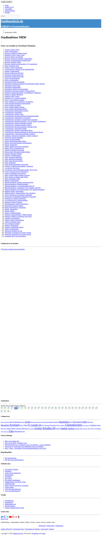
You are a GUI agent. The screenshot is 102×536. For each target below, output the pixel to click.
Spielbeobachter (10, 484)
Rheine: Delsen (9, 211)
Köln (13, 428)
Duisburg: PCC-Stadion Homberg (15, 98)
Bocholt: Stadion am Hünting (14, 57)
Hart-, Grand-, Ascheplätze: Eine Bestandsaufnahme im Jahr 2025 (25, 448)
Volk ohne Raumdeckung (13, 489)
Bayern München (15, 422)
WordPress (35, 533)
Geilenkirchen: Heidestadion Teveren (16, 111)
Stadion (71, 428)
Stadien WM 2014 (6, 529)
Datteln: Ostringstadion (12, 71)
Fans (25, 425)
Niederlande (18, 428)
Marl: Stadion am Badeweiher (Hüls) (16, 177)
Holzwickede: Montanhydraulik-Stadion (17, 152)
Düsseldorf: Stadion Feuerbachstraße (16, 89)
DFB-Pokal (90, 422)
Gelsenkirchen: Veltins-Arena (14, 114)
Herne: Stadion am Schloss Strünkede (16, 146)
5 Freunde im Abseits (11, 469)
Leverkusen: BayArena (12, 168)
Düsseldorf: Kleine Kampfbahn (15, 82)
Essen (21, 425)
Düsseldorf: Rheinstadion (13, 87)
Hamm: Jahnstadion (11, 145)
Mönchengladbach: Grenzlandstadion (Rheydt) (19, 186)
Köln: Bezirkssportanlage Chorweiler (16, 164)
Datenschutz (50, 526)
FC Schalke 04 (34, 425)
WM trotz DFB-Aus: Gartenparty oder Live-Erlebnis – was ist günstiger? (28, 445)
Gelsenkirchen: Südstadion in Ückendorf (17, 118)
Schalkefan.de (9, 500)
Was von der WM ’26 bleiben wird (16, 443)
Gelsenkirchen (73, 424)
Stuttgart (85, 428)
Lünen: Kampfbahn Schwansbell (15, 173)
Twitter (92, 428)
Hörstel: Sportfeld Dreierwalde (14, 150)
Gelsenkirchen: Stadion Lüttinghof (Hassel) (18, 123)
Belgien (23, 422)
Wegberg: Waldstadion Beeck (14, 227)
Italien (9, 428)
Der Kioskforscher (10, 458)
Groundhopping (86, 425)
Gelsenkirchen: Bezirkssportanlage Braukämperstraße (21, 116)
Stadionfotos (59, 526)
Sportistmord (9, 502)
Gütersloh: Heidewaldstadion (14, 137)
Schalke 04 (48, 428)
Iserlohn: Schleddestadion (13, 155)
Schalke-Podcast (10, 506)
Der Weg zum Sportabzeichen (14, 460)
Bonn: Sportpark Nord (12, 66)
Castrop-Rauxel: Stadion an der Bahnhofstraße (19, 69)
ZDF (23, 431)
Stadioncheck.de (12, 21)
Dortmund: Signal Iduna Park (14, 75)
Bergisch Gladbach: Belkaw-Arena (16, 53)
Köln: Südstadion (10, 163)
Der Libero (8, 478)
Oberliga (25, 428)
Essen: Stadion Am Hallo (13, 105)
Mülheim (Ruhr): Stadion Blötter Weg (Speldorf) (20, 193)
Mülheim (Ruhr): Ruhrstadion (14, 191)
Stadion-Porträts (10, 11)
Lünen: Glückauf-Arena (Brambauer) (16, 171)
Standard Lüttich (79, 428)
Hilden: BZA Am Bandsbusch (14, 148)
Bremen (56, 422)
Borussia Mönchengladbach (47, 422)
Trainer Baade (9, 487)
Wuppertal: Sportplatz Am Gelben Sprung (18, 234)
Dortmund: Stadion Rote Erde (14, 76)
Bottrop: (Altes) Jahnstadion (13, 67)
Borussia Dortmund (35, 422)
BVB (71, 422)
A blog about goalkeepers (13, 473)
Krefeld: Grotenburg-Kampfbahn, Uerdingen (19, 166)
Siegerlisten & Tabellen (32, 529)
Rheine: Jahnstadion (11, 209)
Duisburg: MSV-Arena (12, 96)
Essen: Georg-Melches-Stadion (14, 100)
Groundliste (8, 9)
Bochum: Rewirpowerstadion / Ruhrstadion (18, 58)
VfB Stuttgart (98, 428)
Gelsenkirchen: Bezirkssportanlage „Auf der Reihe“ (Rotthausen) (25, 121)
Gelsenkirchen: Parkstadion (13, 112)
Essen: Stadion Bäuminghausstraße (16, 109)
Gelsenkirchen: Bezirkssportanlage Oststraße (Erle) (21, 127)
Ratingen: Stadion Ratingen (13, 202)
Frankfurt (62, 425)
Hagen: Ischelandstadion (12, 139)
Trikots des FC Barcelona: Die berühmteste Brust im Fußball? (24, 446)
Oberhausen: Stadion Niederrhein (15, 198)
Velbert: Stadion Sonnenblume (14, 220)
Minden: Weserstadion (12, 180)
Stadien (64, 428)
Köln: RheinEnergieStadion (13, 159)
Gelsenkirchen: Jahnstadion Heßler (16, 128)
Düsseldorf (5, 425)
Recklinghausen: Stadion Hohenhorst (16, 204)
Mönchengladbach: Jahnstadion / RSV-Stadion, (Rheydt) (23, 188)
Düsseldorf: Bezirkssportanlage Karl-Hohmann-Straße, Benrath (25, 84)
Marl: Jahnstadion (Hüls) (12, 179)
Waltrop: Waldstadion (11, 225)
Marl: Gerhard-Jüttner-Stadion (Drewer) (17, 175)
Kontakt (7, 12)
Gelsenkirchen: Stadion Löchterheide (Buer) (19, 130)
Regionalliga (31, 428)
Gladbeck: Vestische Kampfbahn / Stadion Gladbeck (21, 136)
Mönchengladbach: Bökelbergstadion (16, 184)
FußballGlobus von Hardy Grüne (15, 482)
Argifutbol (8, 476)
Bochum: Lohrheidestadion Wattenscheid (18, 60)
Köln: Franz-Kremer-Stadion (14, 161)
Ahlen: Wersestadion (11, 51)
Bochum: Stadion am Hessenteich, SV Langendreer (21, 64)
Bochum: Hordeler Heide (13, 62)
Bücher (52, 529)
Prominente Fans (18, 529)
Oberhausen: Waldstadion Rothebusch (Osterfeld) (20, 197)
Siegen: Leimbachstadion (13, 213)
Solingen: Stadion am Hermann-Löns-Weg (18, 216)
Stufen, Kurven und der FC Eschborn (16, 485)
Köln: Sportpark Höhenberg (13, 157)
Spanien (58, 428)
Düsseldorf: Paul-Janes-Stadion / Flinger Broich (20, 91)
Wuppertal (18, 431)
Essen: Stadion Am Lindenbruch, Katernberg (19, 102)
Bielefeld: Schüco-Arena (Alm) (15, 55)
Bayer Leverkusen (5, 422)
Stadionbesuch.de (10, 504)
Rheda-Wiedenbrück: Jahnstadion (15, 207)
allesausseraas (9, 475)
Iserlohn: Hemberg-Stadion (13, 154)
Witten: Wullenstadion (12, 229)
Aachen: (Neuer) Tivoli (12, 50)
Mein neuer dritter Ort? (12, 441)
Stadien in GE (9, 7)
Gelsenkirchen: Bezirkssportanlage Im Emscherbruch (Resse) (24, 132)
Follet (43, 533)
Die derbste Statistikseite (12, 480)
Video (11, 431)
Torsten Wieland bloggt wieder (14, 508)
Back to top (4, 519)
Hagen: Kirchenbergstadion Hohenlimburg (18, 143)
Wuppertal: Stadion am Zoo (13, 231)
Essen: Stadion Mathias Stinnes (14, 107)
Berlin (28, 422)
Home (7, 5)
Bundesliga (64, 422)
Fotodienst (8, 471)
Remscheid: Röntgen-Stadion (14, 206)
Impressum (42, 526)
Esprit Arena (16, 85)
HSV (5, 428)
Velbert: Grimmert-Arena (13, 222)
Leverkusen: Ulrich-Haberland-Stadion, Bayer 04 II (21, 170)
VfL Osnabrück (4, 431)
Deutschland (77, 422)
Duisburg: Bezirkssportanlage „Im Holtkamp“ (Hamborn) (23, 93)
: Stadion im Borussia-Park (24, 182)
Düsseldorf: (8, 85)
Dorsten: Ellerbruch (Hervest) (14, 73)
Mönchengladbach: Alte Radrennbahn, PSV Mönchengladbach (25, 189)
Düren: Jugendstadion (12, 80)
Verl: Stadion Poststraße (12, 224)
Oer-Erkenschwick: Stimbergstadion (16, 200)
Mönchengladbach (10, 182)
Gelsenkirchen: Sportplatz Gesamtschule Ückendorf (21, 119)
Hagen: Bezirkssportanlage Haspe (15, 141)
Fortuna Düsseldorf (51, 425)
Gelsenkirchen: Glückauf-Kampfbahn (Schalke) (20, 134)
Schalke (38, 428)
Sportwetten (44, 529)
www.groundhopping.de (12, 491)
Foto (58, 425)
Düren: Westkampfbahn (12, 78)
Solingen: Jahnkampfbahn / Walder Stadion (18, 215)
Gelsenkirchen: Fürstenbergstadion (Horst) (18, 125)
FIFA (43, 425)
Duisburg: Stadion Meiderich (14, 94)
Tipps (88, 428)
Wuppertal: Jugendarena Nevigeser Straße (18, 232)
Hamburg (93, 425)
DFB (85, 422)
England (14, 424)
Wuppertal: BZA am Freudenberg (15, 236)
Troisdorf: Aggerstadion (12, 218)
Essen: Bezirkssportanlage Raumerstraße (17, 103)
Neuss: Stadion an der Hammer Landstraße (18, 195)
